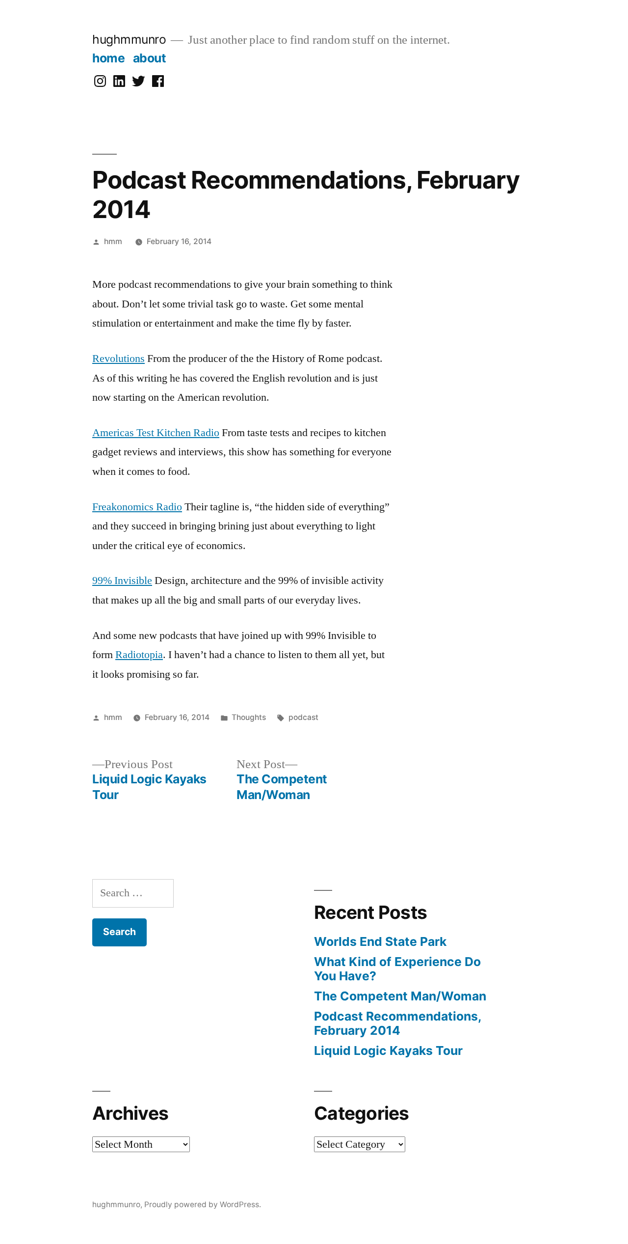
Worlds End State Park (380, 941)
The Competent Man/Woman (400, 996)
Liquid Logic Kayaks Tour (388, 1050)
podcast (303, 717)
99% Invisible (122, 580)
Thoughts (249, 717)
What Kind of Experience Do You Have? (397, 969)
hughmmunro (129, 39)
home (108, 58)
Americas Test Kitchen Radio (155, 433)
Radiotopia (139, 655)
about (149, 58)
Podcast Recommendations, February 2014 (397, 1023)
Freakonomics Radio (137, 507)
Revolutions (118, 358)
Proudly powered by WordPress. (202, 1204)
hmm (113, 241)
